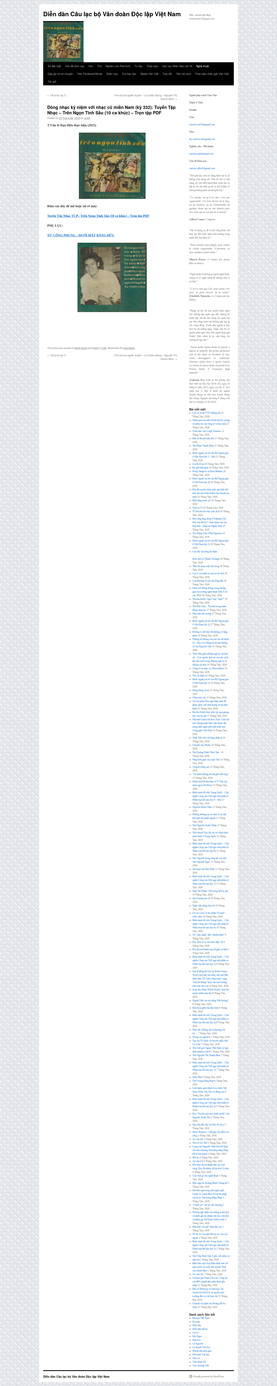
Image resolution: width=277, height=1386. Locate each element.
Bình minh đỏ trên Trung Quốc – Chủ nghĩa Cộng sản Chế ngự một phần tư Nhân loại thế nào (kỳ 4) (210, 1019)
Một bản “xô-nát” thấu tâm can (207, 1226)
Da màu (196, 1321)
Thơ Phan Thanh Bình (203, 445)
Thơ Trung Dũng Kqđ (203, 1080)
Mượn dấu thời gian (202, 1350)
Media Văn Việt (150, 74)
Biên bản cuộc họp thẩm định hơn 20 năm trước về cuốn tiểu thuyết (210, 1267)
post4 (87, 118)
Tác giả (52, 81)
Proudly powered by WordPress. (209, 1376)
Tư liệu (138, 66)
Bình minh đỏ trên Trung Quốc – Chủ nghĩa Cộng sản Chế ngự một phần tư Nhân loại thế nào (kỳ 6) (210, 924)
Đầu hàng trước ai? (201, 500)
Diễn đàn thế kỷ (200, 1329)
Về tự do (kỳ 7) (56, 95)
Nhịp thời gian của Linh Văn (206, 759)
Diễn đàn (196, 1325)
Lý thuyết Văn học (201, 1347)
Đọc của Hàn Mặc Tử (207, 942)
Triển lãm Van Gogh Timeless (206, 431)
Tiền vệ (196, 1358)
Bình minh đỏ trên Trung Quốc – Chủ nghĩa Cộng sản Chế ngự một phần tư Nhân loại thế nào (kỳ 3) (210, 1066)
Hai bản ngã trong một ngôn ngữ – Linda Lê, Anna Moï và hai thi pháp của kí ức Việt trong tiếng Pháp (209, 1194)
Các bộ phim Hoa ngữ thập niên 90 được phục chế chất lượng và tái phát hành (210, 705)
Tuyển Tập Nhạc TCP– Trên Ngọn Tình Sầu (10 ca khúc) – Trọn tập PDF (98, 216)
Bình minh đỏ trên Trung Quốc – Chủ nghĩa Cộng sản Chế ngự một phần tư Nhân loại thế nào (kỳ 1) (210, 1245)
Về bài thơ (206, 511)
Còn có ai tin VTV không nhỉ (206, 412)
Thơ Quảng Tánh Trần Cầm (206, 752)
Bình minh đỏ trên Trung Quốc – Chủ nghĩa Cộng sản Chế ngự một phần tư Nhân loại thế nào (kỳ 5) (210, 960)
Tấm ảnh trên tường (201, 613)
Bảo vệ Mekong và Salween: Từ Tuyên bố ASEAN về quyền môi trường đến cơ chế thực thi (208, 1292)
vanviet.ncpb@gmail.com (201, 153)
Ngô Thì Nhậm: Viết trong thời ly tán (210, 891)
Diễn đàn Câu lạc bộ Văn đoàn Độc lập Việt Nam (112, 13)
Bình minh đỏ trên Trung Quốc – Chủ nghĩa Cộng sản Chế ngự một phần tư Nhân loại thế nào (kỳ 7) (210, 880)
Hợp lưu (196, 1340)
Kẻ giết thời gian (200, 467)
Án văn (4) (197, 1274)
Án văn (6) (197, 1139)
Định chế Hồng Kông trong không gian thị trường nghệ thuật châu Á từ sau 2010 (209, 592)
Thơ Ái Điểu (198, 675)
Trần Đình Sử (199, 1361)
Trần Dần (197, 1077)
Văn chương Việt (200, 1365)
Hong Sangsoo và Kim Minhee (207, 471)
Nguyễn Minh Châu (202, 807)
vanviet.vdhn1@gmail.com (202, 168)
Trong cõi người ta (201, 1037)
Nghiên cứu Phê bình (118, 66)
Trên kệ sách (183, 74)
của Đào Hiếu (203, 869)
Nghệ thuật (202, 66)
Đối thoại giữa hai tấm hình (205, 1007)
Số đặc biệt (54, 66)
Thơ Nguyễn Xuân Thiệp (204, 825)
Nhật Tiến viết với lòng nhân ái (207, 737)
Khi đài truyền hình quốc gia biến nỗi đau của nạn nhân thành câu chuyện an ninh (210, 493)
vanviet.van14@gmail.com (202, 124)
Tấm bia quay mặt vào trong (205, 566)
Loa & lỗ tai (198, 464)
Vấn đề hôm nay (74, 66)
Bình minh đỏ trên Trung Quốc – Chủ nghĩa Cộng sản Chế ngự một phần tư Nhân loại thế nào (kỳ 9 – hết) (210, 796)
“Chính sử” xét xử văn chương (207, 1204)
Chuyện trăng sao (200, 766)
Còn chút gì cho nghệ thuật (205, 1175)
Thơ (99, 66)
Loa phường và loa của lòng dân (207, 580)
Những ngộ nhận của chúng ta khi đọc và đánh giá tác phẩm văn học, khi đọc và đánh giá (210, 1216)
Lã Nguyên (197, 1343)
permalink (129, 348)
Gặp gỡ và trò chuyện (60, 74)
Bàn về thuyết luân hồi (203, 438)
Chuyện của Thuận (201, 745)
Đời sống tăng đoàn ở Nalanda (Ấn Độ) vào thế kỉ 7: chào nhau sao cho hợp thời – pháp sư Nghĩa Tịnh (209, 522)
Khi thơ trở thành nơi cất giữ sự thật (209, 949)
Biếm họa (112, 74)
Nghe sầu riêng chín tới (203, 905)
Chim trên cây (199, 697)
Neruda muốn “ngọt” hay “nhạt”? (208, 599)
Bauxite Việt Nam (200, 1318)
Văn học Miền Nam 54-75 (177, 66)
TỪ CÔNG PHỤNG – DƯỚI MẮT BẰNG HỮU (80, 235)
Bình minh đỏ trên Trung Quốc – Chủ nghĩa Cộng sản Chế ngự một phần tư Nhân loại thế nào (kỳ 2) (210, 1103)
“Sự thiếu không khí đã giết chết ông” (210, 774)
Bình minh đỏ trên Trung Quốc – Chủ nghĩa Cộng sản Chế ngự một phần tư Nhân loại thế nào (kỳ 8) (210, 847)
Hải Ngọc (197, 1336)
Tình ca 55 (197, 507)
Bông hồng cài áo (200, 690)
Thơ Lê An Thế (199, 1142)
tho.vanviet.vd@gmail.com (202, 139)
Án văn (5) (197, 1161)
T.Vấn (103, 348)
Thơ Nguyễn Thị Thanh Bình (206, 1055)
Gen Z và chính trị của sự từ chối (208, 573)
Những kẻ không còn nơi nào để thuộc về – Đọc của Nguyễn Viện (210, 643)
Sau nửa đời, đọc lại (208, 1124)
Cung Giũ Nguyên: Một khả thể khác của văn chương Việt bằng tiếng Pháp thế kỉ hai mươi (210, 1150)
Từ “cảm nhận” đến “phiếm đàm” (208, 934)
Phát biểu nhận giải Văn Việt (212, 74)
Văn (90, 66)
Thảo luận (152, 66)
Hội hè (195, 1157)
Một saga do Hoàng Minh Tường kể (209, 1183)
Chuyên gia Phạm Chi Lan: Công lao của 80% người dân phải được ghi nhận (210, 1281)
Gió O (195, 1332)
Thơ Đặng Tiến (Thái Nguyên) (207, 533)
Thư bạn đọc (129, 74)
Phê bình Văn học (201, 1354)
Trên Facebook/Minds (89, 74)
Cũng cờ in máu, (208, 668)
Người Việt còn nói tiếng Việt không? (210, 1000)
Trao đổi (167, 74)
